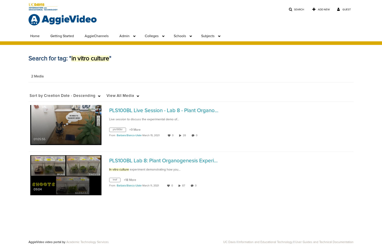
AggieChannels (97, 36)
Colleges (152, 36)
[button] (296, 10)
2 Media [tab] (37, 76)
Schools (180, 36)
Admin (124, 36)
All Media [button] (120, 96)
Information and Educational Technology (265, 242)
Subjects (207, 36)
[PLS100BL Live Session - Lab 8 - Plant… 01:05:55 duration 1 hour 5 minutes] (65, 124)
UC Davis (229, 242)
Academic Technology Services (87, 242)
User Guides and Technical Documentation (324, 242)
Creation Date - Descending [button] (63, 96)
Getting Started (62, 36)
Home (35, 36)
